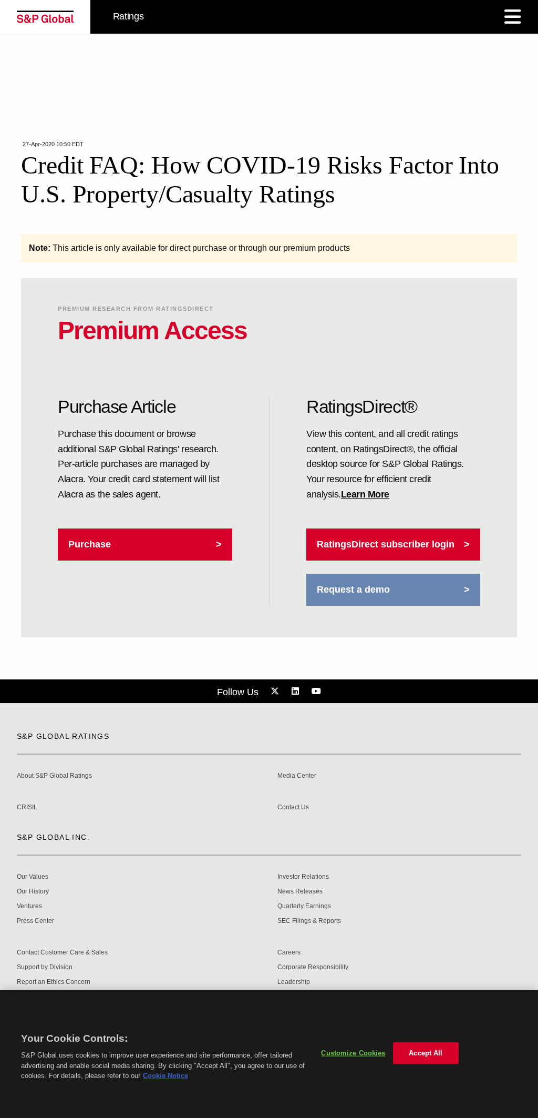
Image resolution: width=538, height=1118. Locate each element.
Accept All (425, 1053)
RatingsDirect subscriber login (385, 544)
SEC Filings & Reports (309, 921)
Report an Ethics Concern (53, 982)
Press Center (35, 921)
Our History (33, 891)
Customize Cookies (353, 1053)
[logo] (45, 16)
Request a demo (353, 589)
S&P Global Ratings (63, 736)
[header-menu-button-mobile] (513, 17)
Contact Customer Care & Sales (62, 952)
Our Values (32, 876)
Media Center (296, 776)
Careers (289, 952)
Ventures (29, 906)
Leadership (293, 982)
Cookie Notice (165, 1076)
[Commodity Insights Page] (276, 691)
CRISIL (27, 807)
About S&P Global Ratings (54, 776)
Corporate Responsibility (312, 967)
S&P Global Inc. (53, 837)
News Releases (300, 891)
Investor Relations (303, 876)
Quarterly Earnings (304, 906)
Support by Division (45, 967)
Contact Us (293, 807)
